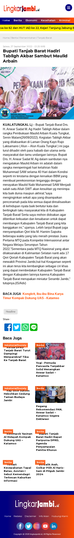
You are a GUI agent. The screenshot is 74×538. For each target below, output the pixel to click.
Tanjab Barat (45, 37)
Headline (10, 311)
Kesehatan (48, 20)
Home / (7, 37)
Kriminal (64, 20)
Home (6, 20)
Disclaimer (30, 516)
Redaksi (18, 516)
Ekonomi (31, 20)
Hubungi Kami (60, 516)
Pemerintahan (28, 37)
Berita (18, 20)
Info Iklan (44, 516)
